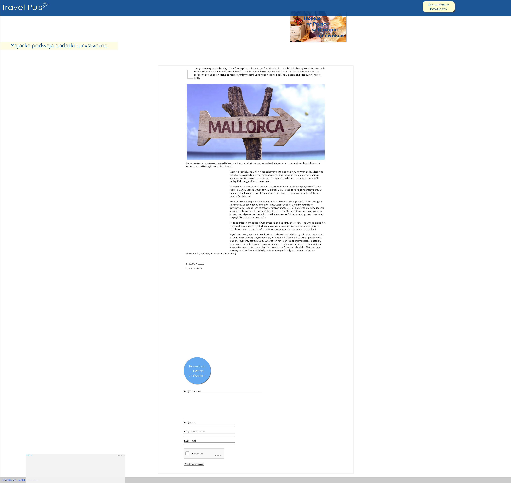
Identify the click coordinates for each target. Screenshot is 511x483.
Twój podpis (190, 422)
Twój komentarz (192, 391)
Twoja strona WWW (194, 431)
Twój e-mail (190, 441)
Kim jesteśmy (9, 480)
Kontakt (22, 480)
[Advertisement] (207, 210)
